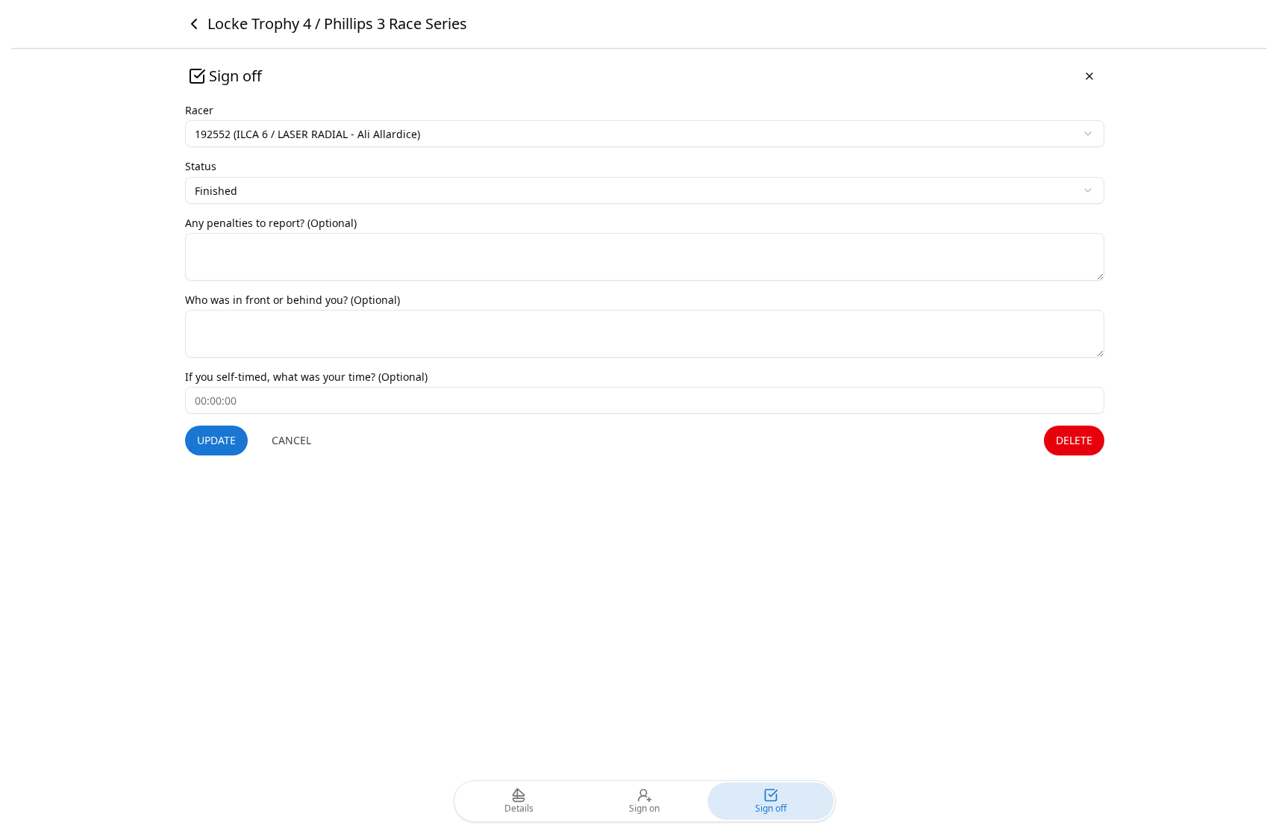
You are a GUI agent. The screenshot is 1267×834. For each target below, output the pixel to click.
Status (200, 166)
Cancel (291, 440)
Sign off (770, 808)
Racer (199, 110)
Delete (1074, 440)
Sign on (644, 808)
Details (519, 808)
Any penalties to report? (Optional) (271, 223)
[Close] (1089, 76)
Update (216, 440)
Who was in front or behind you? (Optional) (292, 300)
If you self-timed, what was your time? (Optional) (306, 377)
